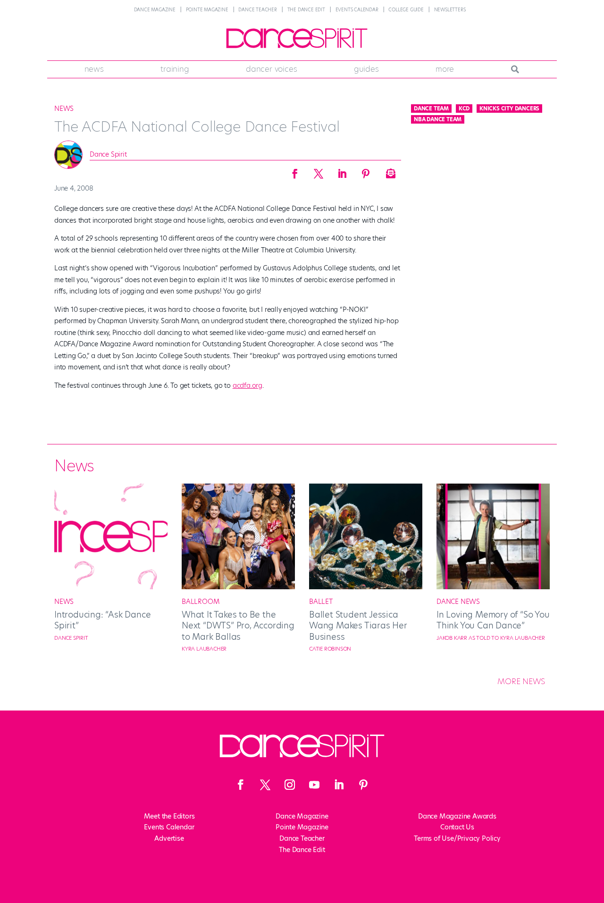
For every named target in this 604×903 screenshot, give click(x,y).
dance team (431, 108)
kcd (464, 108)
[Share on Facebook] (295, 171)
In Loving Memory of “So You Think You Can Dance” (493, 620)
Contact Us (457, 827)
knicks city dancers (509, 108)
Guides (366, 69)
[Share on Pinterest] (366, 171)
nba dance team (437, 119)
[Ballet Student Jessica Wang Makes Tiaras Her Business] (365, 587)
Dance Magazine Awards (457, 816)
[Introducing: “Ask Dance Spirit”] (111, 587)
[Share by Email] (389, 171)
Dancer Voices (271, 69)
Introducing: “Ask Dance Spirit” (102, 620)
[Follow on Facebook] (240, 784)
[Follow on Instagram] (289, 784)
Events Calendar (357, 10)
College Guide (405, 10)
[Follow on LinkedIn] (338, 784)
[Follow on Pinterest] (363, 784)
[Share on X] (318, 171)
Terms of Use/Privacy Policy (457, 838)
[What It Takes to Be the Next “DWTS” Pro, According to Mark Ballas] (238, 587)
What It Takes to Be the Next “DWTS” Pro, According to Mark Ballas (238, 626)
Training (174, 69)
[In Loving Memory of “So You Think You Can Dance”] (493, 587)
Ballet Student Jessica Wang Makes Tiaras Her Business (358, 626)
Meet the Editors (169, 816)
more (445, 69)
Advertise (169, 838)
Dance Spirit (108, 154)
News (94, 69)
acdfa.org (247, 385)
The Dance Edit (306, 10)
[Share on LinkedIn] (342, 171)
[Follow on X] (265, 784)
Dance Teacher (257, 10)
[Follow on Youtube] (314, 784)
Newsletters (450, 10)
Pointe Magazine (207, 10)
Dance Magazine (155, 10)
